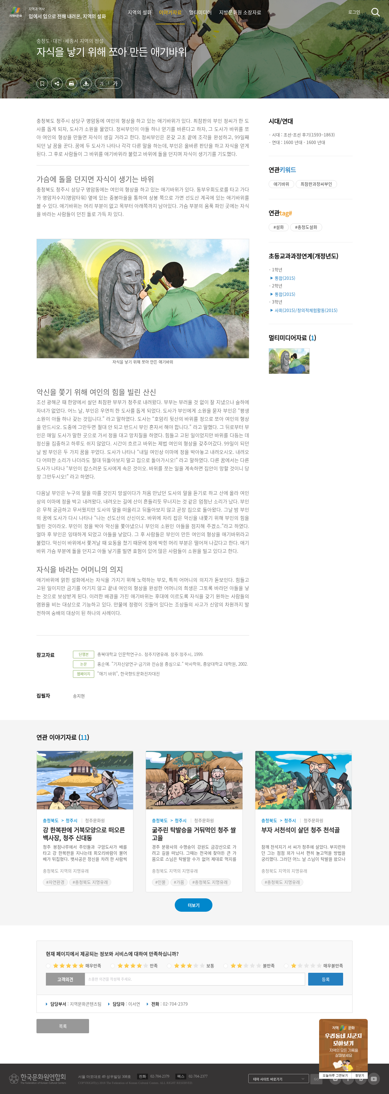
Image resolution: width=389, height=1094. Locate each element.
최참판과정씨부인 (316, 184)
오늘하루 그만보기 (335, 1076)
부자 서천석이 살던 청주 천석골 (300, 830)
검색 (375, 12)
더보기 (194, 905)
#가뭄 (179, 882)
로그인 (354, 12)
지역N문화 (19, 11)
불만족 (269, 965)
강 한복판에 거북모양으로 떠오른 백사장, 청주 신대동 (84, 834)
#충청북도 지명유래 (90, 882)
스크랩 (42, 83)
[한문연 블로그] (361, 1083)
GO (316, 1079)
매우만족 (93, 965)
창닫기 (359, 1076)
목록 (63, 1026)
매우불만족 (333, 965)
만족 (154, 965)
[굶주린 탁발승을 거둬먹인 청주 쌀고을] (194, 780)
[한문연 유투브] (374, 1083)
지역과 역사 (67, 13)
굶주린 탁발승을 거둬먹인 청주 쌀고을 (194, 834)
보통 (210, 965)
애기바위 (281, 184)
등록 (326, 979)
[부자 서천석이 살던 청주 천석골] (303, 780)
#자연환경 (55, 882)
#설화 (279, 227)
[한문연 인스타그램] (335, 1083)
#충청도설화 (306, 227)
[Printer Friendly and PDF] (71, 87)
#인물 (160, 882)
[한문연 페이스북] (348, 1083)
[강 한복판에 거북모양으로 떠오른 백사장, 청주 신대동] (85, 780)
